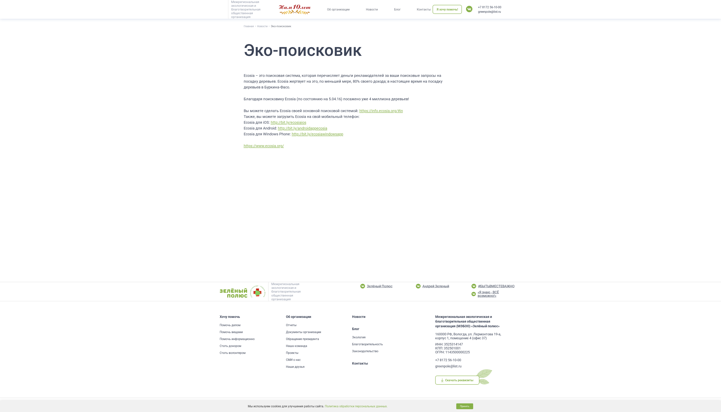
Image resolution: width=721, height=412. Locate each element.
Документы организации (303, 332)
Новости (358, 317)
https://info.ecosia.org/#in (381, 111)
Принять (464, 406)
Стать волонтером (233, 353)
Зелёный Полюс (379, 286)
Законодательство (365, 351)
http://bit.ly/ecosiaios (288, 122)
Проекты (292, 353)
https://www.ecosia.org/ (264, 146)
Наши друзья (295, 367)
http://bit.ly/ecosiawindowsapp (317, 134)
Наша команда (296, 346)
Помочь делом (230, 325)
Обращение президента (302, 339)
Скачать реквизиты (459, 380)
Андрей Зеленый (435, 286)
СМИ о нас (293, 360)
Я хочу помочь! (447, 9)
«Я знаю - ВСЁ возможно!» (488, 293)
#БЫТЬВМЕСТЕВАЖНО (496, 286)
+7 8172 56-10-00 (489, 7)
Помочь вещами (231, 332)
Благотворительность (367, 344)
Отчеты (291, 325)
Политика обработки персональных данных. (356, 406)
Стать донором (230, 346)
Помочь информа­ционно (237, 339)
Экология (359, 337)
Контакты (360, 363)
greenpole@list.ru (489, 11)
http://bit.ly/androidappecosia (302, 128)
